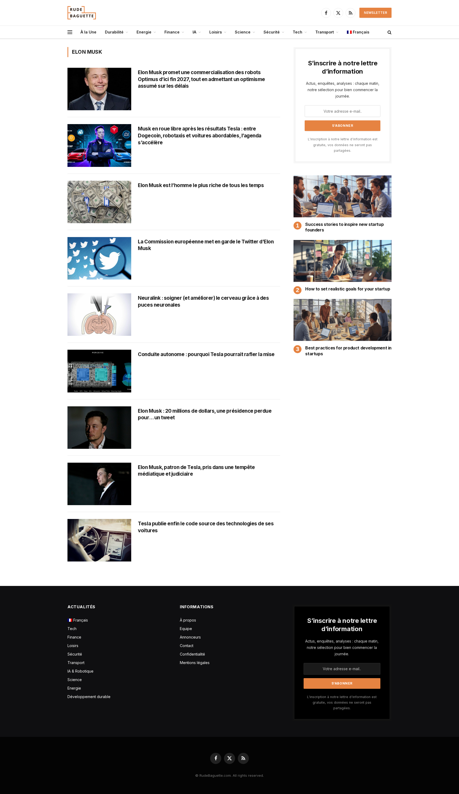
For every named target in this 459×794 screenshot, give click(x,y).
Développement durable (88, 696)
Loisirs (215, 32)
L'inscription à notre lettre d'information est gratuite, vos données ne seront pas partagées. (342, 145)
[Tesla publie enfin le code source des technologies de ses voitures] (99, 540)
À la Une (88, 32)
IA (194, 32)
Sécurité (272, 32)
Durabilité (114, 32)
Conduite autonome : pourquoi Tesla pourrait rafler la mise (206, 354)
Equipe (186, 628)
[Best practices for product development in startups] (343, 320)
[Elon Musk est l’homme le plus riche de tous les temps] (99, 202)
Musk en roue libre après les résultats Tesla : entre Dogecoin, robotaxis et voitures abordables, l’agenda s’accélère (199, 135)
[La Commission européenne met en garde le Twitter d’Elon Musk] (99, 258)
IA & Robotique (80, 671)
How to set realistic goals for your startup (347, 289)
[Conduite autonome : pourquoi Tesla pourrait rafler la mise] (99, 371)
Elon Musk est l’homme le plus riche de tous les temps (201, 185)
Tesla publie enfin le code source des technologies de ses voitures (206, 527)
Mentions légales (195, 662)
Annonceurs (190, 637)
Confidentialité (192, 654)
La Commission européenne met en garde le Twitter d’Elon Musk (206, 245)
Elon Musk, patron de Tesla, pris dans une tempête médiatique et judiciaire (196, 470)
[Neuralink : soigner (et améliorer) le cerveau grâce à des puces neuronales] (99, 314)
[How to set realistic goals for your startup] (343, 261)
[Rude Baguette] (81, 12)
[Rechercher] (389, 32)
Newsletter (375, 13)
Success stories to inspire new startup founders (344, 227)
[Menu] (69, 32)
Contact (186, 645)
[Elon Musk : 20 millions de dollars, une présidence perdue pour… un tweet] (99, 427)
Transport (324, 32)
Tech (297, 32)
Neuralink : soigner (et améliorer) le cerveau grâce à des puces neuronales (203, 301)
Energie (144, 32)
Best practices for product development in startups (348, 350)
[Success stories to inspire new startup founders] (343, 196)
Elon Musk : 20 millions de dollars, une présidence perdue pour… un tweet (204, 414)
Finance (172, 32)
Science (242, 32)
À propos (188, 620)
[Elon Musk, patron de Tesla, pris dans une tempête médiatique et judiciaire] (99, 484)
